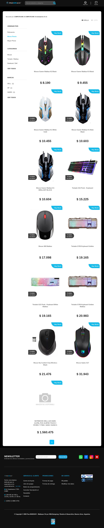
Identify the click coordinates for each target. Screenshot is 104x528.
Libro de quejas (28, 484)
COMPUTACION (18, 16)
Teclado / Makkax (13, 59)
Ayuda (96, 4)
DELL (10, 83)
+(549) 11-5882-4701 (12, 501)
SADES (11, 92)
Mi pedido (65, 481)
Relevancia (11, 32)
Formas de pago (47, 481)
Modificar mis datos (68, 484)
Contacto (26, 496)
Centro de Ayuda (28, 481)
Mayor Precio (11, 41)
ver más (18, 486)
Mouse (9, 55)
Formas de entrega (48, 484)
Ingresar (85, 4)
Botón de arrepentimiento (31, 487)
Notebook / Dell (12, 63)
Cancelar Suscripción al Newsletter (30, 491)
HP (9, 88)
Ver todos (11, 68)
